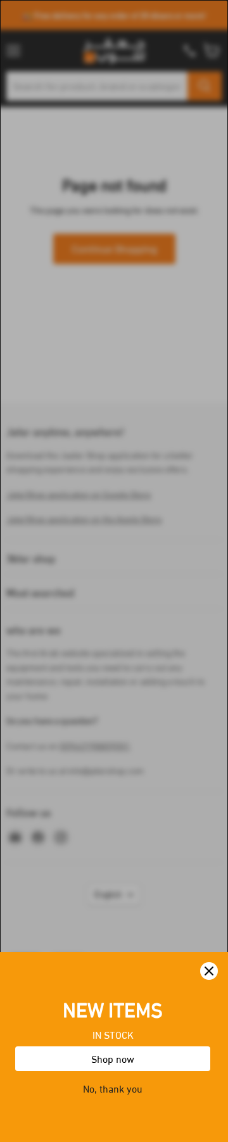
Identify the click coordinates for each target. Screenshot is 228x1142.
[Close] (209, 971)
